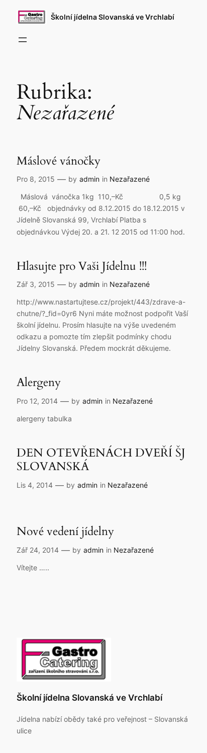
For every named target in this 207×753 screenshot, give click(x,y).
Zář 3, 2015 (36, 284)
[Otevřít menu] (23, 40)
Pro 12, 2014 (37, 401)
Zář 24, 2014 (38, 550)
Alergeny (39, 382)
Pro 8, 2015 (36, 179)
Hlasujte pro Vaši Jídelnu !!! (82, 266)
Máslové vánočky (58, 161)
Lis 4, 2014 (35, 485)
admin (89, 179)
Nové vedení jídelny (65, 531)
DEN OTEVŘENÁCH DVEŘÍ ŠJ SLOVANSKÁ (101, 460)
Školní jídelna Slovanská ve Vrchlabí (112, 17)
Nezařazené (130, 179)
